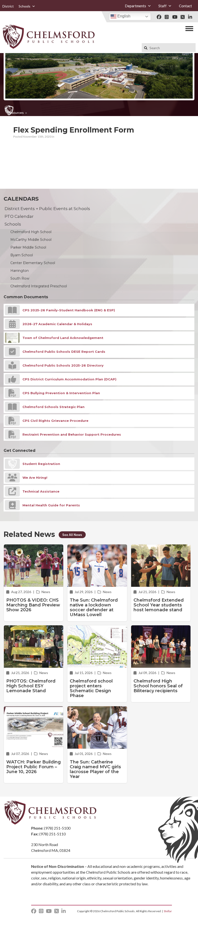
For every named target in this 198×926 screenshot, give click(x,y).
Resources (15, 113)
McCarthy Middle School (30, 239)
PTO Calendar (19, 216)
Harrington (19, 270)
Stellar (168, 911)
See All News (72, 535)
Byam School (21, 255)
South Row (19, 278)
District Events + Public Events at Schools (47, 208)
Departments (135, 6)
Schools (24, 6)
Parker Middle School (28, 247)
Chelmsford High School (30, 232)
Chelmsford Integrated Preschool (38, 286)
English (123, 16)
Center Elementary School (32, 263)
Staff (162, 6)
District (8, 6)
